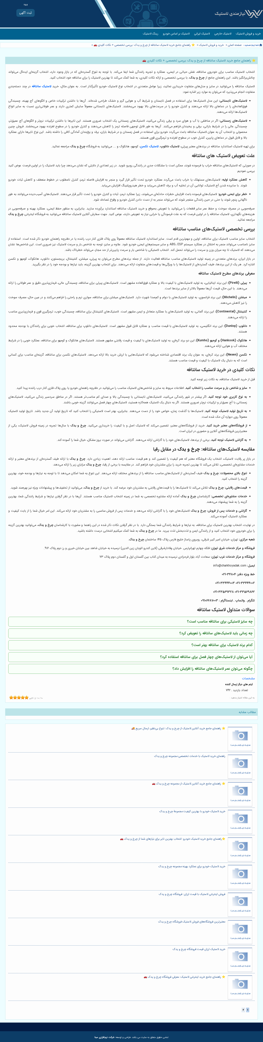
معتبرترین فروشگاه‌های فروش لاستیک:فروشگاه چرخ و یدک (191, 922)
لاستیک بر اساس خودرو (176, 34)
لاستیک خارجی (222, 34)
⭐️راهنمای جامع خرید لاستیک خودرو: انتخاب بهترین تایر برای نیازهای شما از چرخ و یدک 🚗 (172, 839)
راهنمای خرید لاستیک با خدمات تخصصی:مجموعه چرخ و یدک (189, 756)
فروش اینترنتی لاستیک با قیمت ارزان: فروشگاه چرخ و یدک (192, 894)
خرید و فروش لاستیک (248, 34)
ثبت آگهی (25, 12)
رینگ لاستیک (150, 34)
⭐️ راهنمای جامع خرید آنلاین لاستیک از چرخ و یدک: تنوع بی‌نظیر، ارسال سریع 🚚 (178, 728)
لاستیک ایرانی (202, 34)
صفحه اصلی (235, 45)
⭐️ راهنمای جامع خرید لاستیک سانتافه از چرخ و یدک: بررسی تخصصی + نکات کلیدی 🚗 (144, 45)
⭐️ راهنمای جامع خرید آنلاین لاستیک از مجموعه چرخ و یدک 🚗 (188, 784)
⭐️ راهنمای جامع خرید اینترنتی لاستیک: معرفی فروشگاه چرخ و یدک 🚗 (184, 977)
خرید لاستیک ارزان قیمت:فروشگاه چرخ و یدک (199, 949)
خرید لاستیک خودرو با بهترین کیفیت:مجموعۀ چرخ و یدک (192, 811)
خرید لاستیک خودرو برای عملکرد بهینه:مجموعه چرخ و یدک (191, 866)
